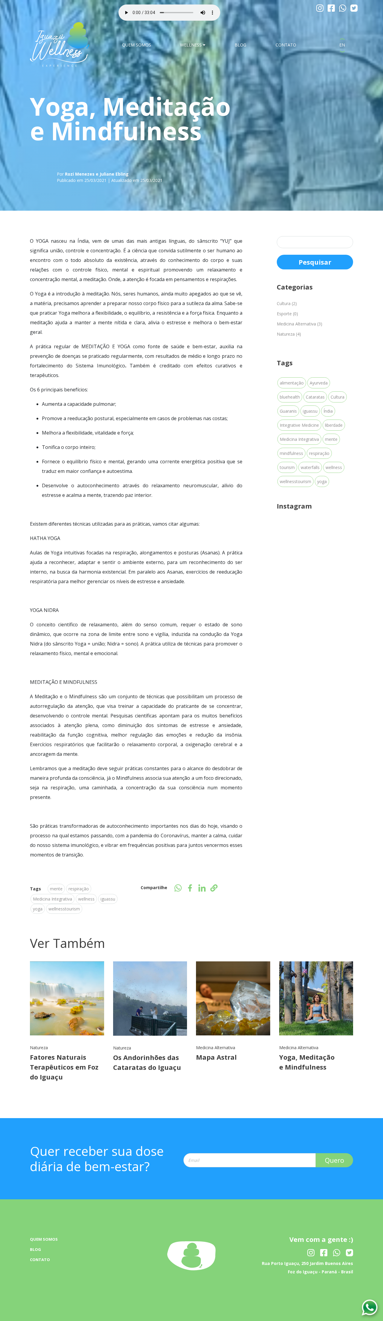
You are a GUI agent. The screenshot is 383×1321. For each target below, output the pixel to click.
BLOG (240, 45)
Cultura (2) (287, 303)
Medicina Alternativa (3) (299, 324)
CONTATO (286, 45)
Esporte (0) (287, 313)
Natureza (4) (289, 334)
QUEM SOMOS (136, 45)
